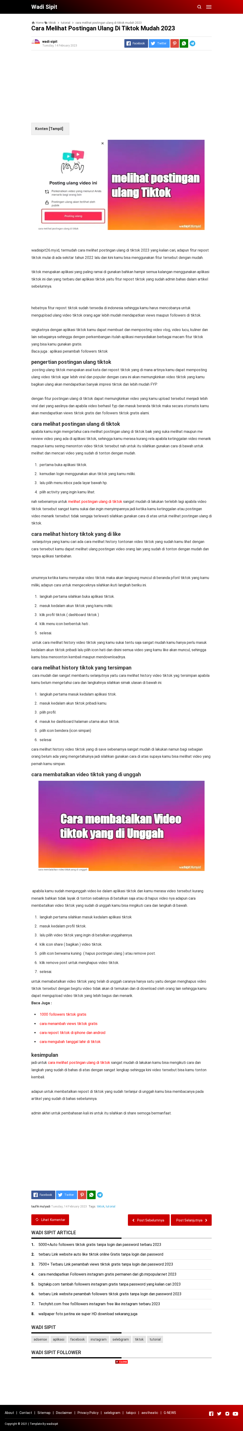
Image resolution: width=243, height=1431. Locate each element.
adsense (40, 1339)
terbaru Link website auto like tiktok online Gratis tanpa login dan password (100, 1254)
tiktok (100, 1206)
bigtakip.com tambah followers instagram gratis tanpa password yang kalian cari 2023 (109, 1284)
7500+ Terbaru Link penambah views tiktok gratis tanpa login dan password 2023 (105, 1264)
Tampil (56, 128)
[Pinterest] (174, 43)
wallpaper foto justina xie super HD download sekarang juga (87, 1314)
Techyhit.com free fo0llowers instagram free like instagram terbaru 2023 (99, 1304)
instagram (99, 1339)
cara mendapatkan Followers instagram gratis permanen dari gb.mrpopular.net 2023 (107, 1274)
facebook (77, 1339)
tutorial (110, 1206)
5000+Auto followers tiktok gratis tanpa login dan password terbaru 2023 (99, 1244)
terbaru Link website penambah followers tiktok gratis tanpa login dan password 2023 (110, 1294)
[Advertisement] (121, 87)
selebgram (120, 1339)
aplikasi (58, 1339)
